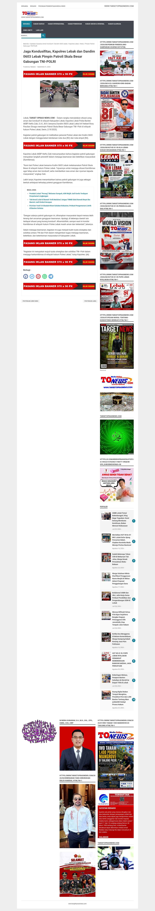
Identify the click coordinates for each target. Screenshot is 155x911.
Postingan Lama (90, 301)
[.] (32, 13)
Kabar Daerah (38, 24)
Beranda (24, 6)
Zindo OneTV (27, 30)
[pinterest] (38, 276)
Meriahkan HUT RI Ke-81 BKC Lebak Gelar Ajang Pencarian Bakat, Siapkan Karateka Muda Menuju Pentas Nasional (121, 540)
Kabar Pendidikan (75, 24)
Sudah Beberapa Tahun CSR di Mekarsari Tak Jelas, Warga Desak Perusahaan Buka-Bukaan (121, 559)
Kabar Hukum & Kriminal (95, 24)
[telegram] (50, 276)
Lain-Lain (39, 30)
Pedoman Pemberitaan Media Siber (51, 6)
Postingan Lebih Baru (30, 301)
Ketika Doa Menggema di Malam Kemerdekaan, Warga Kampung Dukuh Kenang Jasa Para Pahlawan (121, 639)
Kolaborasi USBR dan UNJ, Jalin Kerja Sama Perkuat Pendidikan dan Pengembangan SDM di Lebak (121, 598)
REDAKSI (33, 6)
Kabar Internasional (56, 24)
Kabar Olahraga (114, 24)
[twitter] (32, 276)
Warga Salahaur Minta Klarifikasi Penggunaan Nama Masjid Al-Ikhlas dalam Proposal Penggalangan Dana (121, 578)
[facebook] (25, 276)
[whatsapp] (44, 276)
